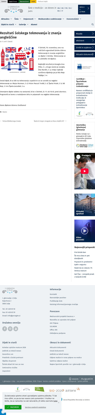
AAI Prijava (54, 323)
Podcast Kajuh (43, 1)
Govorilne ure (7, 354)
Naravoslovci (24, 1)
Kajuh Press (13, 1)
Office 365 (53, 330)
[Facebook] (4, 328)
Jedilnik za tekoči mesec (11, 351)
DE (62, 8)
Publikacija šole (56, 301)
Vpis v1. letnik (82, 9)
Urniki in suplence (84, 47)
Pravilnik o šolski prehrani (12, 357)
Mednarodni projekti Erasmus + (62, 316)
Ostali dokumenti (57, 351)
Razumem (14, 407)
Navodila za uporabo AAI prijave (63, 320)
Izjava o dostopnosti (69, 381)
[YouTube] (15, 328)
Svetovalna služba (9, 368)
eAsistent (80, 41)
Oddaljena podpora (57, 333)
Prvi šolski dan (80, 252)
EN (58, 8)
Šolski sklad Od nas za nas (13, 364)
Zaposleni (6, 371)
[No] (58, 402)
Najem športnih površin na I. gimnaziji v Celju (68, 364)
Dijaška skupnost (9, 361)
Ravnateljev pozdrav (58, 298)
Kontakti (53, 294)
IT (62, 11)
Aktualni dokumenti (84, 54)
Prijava (39, 381)
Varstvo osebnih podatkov (52, 381)
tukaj (55, 401)
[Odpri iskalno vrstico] (92, 24)
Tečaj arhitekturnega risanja (11, 121)
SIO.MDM (53, 326)
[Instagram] (10, 328)
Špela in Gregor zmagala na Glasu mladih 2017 (49, 121)
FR (66, 8)
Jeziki (33, 1)
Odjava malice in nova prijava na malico (66, 357)
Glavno (4, 112)
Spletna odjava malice (59, 361)
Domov (3, 1)
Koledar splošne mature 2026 (14, 347)
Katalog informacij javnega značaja (64, 304)
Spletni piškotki (82, 381)
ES (70, 8)
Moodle (79, 34)
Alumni (34, 24)
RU (58, 11)
